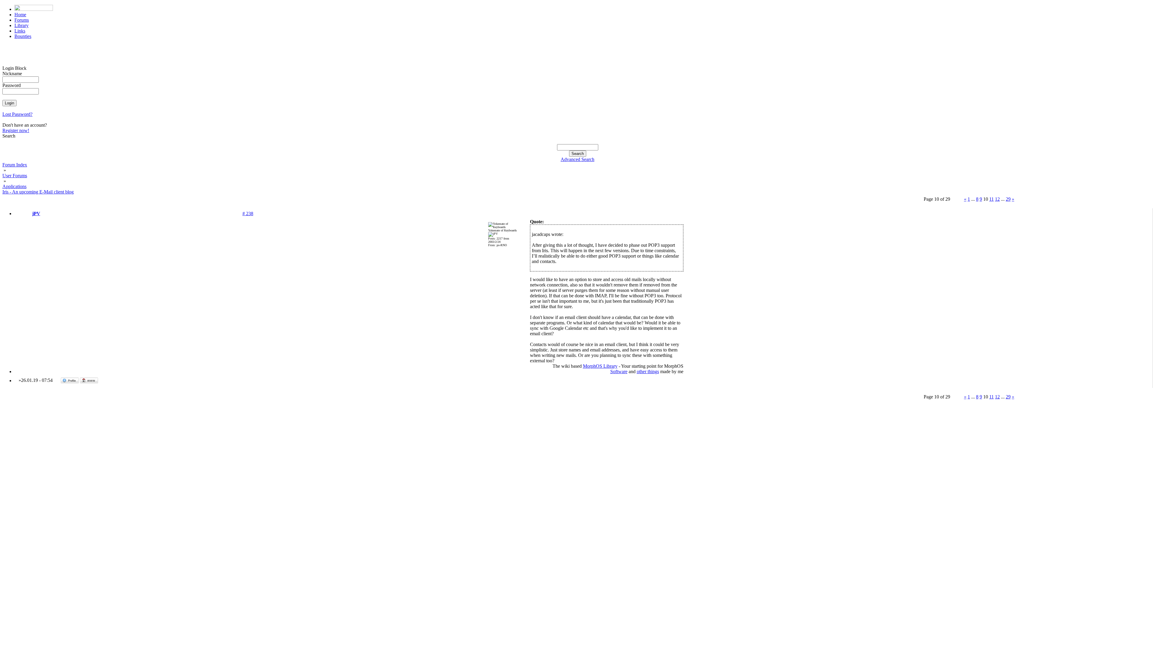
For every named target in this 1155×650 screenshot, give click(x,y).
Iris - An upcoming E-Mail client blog (38, 191)
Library (21, 25)
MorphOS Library (600, 366)
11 (991, 199)
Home (20, 14)
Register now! (15, 130)
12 (997, 199)
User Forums (14, 175)
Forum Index (14, 164)
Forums (21, 20)
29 (1008, 199)
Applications (14, 186)
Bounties (22, 36)
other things (648, 371)
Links (19, 30)
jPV (36, 213)
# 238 (247, 213)
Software (618, 371)
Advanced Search (577, 159)
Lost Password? (17, 114)
